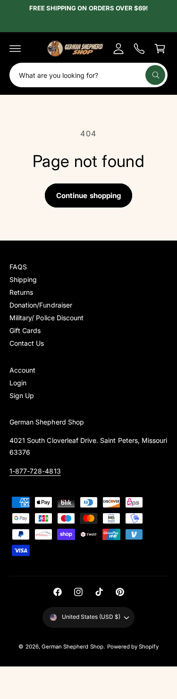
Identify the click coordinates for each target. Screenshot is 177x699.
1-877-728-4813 (35, 471)
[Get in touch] (139, 48)
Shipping (23, 279)
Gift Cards (25, 330)
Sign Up (21, 395)
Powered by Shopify (133, 646)
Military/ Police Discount (46, 318)
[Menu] (15, 48)
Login (17, 383)
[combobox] (88, 75)
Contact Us (26, 343)
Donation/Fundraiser (40, 305)
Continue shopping (88, 195)
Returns (21, 292)
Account (22, 370)
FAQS (18, 267)
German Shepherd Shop (72, 646)
